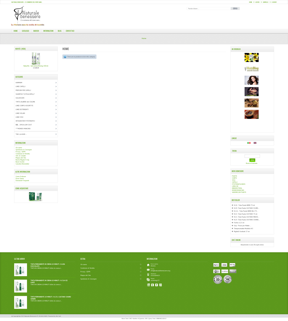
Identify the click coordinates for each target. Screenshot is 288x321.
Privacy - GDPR (20, 152)
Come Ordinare (21, 176)
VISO (233, 180)
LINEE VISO (21, 117)
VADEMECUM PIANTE (239, 192)
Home (250, 2)
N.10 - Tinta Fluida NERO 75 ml (244, 205)
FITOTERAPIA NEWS (238, 184)
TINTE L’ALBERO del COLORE (28, 102)
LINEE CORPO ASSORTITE (27, 106)
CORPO (234, 178)
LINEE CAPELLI (23, 86)
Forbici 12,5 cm (239, 223)
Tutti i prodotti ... (21, 134)
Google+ (160, 285)
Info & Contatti (21, 156)
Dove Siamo (20, 178)
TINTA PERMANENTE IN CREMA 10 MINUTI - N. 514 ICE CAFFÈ (49, 281)
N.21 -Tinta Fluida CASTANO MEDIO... (246, 217)
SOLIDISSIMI (22, 98)
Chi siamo (19, 148)
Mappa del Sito (21, 158)
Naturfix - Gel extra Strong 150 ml (36, 66)
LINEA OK (235, 186)
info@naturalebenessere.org (160, 271)
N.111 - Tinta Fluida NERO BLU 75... (246, 211)
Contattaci (70, 31)
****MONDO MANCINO (25, 129)
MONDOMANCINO (238, 190)
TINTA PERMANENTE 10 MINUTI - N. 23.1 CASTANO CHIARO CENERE (50, 298)
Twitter (152, 285)
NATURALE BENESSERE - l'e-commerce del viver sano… (26, 2)
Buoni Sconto (20, 162)
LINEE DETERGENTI (24, 109)
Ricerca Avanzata (251, 163)
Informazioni (48, 31)
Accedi (257, 2)
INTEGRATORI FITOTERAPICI (27, 121)
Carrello (265, 2)
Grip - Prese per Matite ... (242, 226)
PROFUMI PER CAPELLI (25, 90)
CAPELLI (234, 182)
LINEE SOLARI (22, 113)
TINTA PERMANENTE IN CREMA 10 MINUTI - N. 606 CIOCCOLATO (47, 265)
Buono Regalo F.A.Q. (22, 160)
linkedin (148, 285)
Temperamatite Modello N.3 (243, 228)
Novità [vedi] (20, 48)
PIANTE (234, 176)
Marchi (36, 31)
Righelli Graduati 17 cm (242, 231)
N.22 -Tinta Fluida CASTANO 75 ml (245, 214)
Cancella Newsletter (22, 164)
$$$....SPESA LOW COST (26, 125)
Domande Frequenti (22, 180)
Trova (234, 151)
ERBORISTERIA (237, 188)
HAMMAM (21, 83)
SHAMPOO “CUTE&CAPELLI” (27, 94)
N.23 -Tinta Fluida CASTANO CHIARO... (247, 220)
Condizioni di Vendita (23, 154)
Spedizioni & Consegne (24, 150)
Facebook (156, 285)
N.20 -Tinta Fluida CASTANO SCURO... (246, 208)
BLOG (59, 31)
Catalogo (25, 31)
